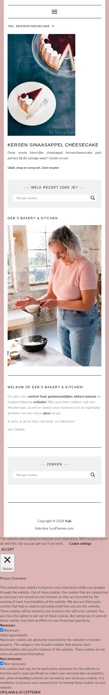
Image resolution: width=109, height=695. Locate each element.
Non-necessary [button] (11, 659)
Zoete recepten (50, 167)
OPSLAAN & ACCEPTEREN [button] (20, 692)
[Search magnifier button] (92, 197)
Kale (68, 521)
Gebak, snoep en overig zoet (24, 167)
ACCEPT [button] (7, 549)
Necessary (11, 630)
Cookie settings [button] (80, 544)
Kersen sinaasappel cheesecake (53, 144)
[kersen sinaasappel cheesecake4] (54, 85)
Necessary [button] (7, 625)
